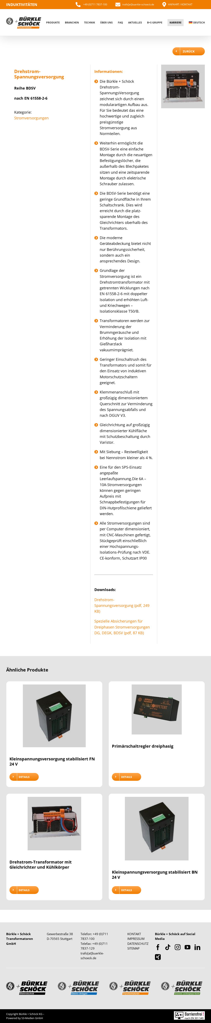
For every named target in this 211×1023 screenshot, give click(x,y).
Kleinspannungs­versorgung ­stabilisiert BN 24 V (155, 874)
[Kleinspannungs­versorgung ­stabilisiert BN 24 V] (157, 831)
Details (24, 777)
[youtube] (187, 947)
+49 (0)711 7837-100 (95, 4)
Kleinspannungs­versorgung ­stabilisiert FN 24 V (52, 761)
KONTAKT (134, 934)
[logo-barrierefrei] (189, 1013)
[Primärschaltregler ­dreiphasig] (157, 712)
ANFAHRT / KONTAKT (180, 4)
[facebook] (158, 947)
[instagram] (178, 947)
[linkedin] (197, 947)
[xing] (158, 957)
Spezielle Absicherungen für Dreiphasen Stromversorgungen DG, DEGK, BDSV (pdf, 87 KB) (122, 627)
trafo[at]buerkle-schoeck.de (138, 4)
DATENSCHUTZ (138, 944)
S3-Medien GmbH (32, 1018)
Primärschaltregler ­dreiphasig (142, 746)
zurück (189, 51)
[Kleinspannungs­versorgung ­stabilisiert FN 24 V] (54, 718)
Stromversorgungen (31, 117)
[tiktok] (168, 947)
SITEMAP (133, 948)
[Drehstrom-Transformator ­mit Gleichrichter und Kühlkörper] (54, 826)
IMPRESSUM (135, 939)
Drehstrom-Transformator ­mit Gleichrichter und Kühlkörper (40, 864)
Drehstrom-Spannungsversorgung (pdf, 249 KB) (121, 605)
